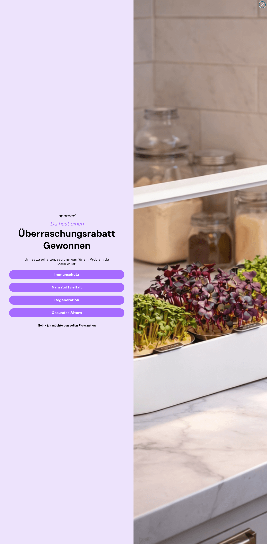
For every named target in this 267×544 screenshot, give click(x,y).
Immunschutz (66, 275)
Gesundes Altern (67, 313)
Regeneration (66, 300)
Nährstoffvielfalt (67, 287)
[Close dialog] (262, 4)
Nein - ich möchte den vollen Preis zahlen (67, 325)
